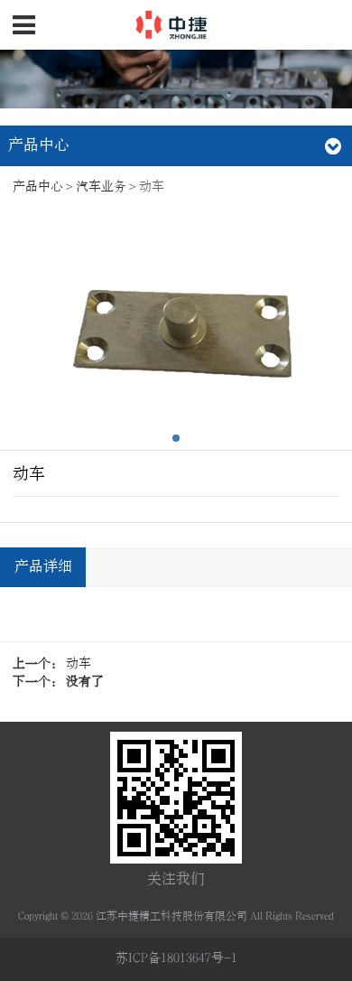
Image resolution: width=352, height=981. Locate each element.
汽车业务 (101, 186)
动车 (78, 663)
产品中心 (38, 186)
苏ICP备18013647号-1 (176, 958)
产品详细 (43, 566)
